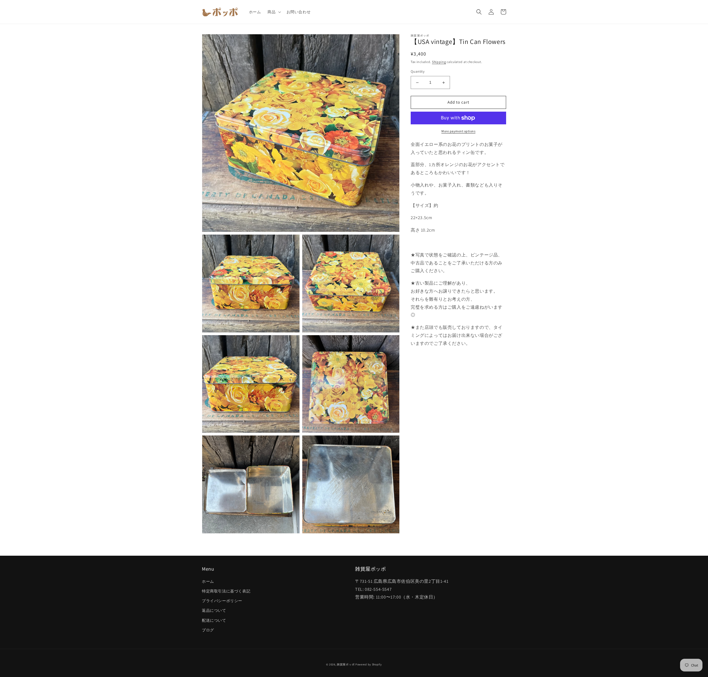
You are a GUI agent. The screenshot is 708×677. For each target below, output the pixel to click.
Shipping (439, 62)
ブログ (208, 630)
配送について (214, 620)
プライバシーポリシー (222, 600)
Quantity (418, 71)
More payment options (458, 131)
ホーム (208, 581)
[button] (273, 12)
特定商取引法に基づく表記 (226, 591)
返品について (214, 610)
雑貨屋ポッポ (346, 664)
